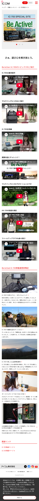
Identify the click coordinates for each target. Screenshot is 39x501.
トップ (4, 7)
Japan (24, 2)
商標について (29, 471)
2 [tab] (19, 44)
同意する (19, 498)
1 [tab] (16, 44)
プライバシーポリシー (22, 489)
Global (30, 2)
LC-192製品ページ (8, 450)
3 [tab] (22, 44)
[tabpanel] (19, 28)
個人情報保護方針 (21, 471)
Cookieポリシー (24, 491)
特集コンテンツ (12, 7)
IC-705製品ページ (7, 447)
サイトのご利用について (11, 471)
